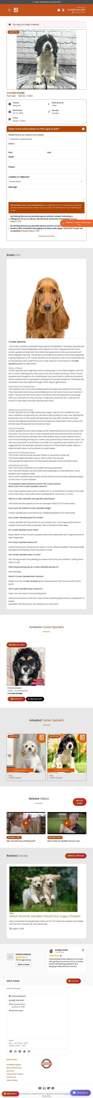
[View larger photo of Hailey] (42, 650)
